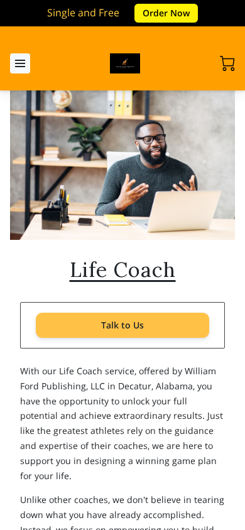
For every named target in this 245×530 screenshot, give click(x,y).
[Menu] (20, 63)
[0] (227, 63)
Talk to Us (122, 325)
